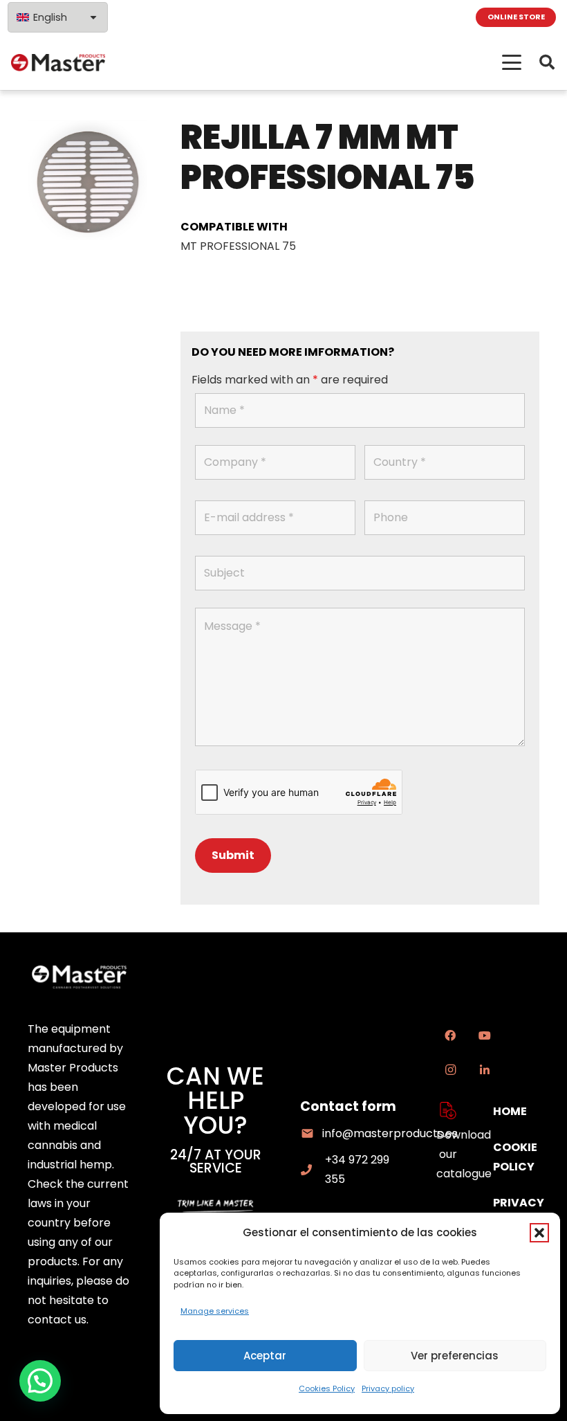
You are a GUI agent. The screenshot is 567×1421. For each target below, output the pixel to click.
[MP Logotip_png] (58, 62)
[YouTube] (485, 1035)
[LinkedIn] (485, 1070)
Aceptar (264, 1355)
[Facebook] (450, 1035)
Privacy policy (388, 1388)
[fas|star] (448, 1110)
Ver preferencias (455, 1355)
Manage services (214, 1310)
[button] (539, 1233)
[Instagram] (450, 1070)
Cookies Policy (327, 1388)
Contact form (348, 1106)
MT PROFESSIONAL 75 (238, 246)
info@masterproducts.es (390, 1133)
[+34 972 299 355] (312, 1169)
